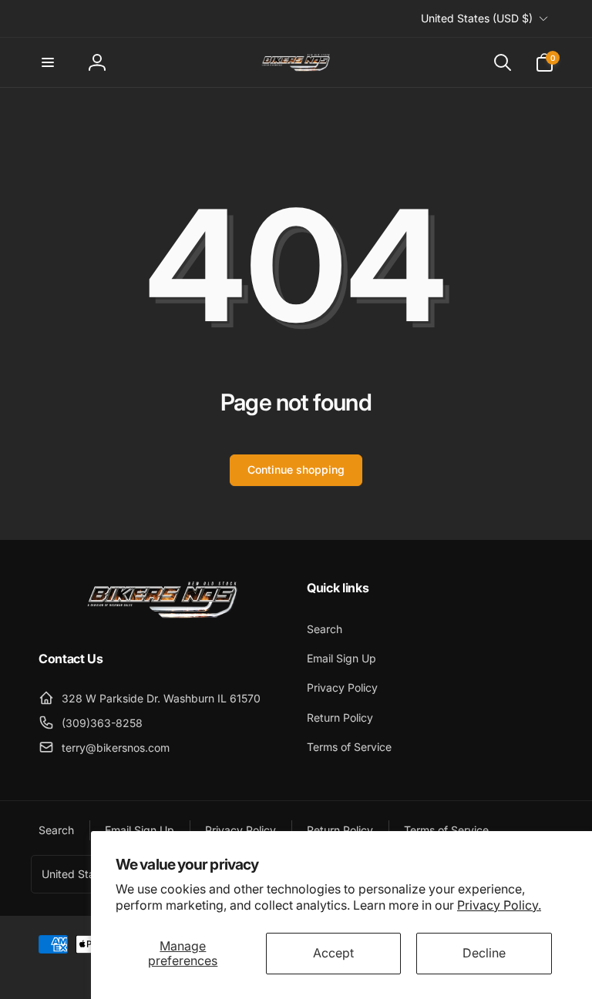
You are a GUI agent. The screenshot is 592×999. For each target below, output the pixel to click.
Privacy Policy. (499, 905)
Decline (484, 952)
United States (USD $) (477, 18)
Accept (333, 952)
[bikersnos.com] (162, 617)
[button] (48, 62)
